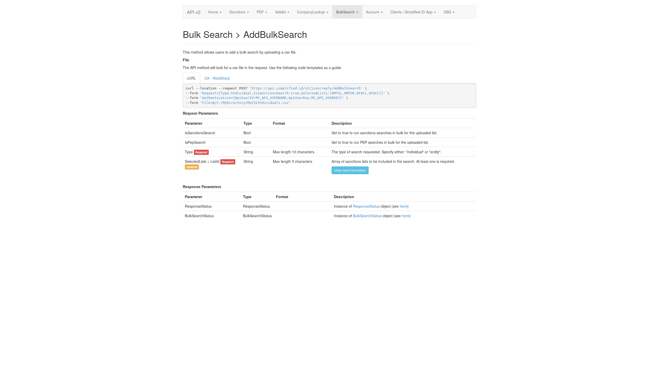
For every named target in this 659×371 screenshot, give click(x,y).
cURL (191, 78)
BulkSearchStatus (367, 215)
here (403, 206)
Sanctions (237, 11)
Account (373, 11)
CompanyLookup (311, 11)
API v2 (194, 12)
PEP (261, 11)
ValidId (281, 11)
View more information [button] (350, 170)
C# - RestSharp (217, 78)
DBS (448, 11)
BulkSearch (346, 11)
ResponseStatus (366, 206)
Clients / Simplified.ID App (412, 11)
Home (213, 11)
